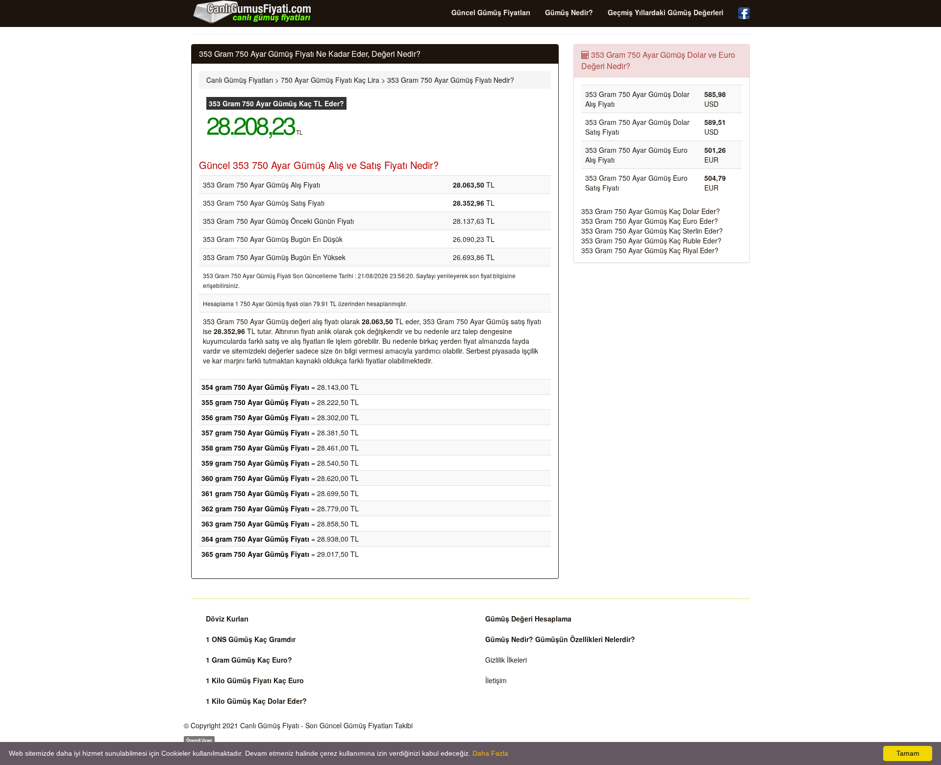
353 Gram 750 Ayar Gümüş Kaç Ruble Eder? (651, 240)
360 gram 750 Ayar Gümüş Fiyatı (255, 478)
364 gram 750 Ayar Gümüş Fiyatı (255, 539)
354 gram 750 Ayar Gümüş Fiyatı (255, 387)
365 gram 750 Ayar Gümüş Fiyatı (255, 554)
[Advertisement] (661, 341)
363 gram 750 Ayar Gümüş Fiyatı (255, 523)
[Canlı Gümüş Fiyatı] (252, 12)
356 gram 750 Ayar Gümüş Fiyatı (255, 417)
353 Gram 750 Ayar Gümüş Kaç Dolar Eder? (650, 211)
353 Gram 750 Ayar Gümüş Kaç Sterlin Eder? (652, 231)
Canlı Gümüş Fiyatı (269, 725)
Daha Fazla (490, 753)
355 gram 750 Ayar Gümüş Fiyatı (255, 402)
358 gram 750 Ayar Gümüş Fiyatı (255, 448)
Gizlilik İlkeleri (506, 660)
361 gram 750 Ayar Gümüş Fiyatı (255, 493)
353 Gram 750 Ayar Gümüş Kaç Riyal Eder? (649, 250)
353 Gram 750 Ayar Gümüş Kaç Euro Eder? (649, 221)
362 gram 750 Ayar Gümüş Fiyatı (255, 508)
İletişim (496, 680)
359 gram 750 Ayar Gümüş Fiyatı (255, 463)
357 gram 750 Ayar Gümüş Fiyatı (255, 432)
